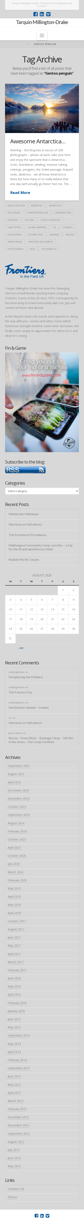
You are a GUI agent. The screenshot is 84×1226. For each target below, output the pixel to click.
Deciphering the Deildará (26, 677)
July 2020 (14, 864)
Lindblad (54, 234)
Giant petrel (14, 227)
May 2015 (14, 1027)
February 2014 (17, 1060)
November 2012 (18, 1125)
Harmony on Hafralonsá (25, 524)
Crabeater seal (63, 212)
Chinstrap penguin (37, 212)
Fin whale (13, 220)
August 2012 (16, 1142)
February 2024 (17, 831)
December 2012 (18, 1117)
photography (15, 249)
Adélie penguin (16, 205)
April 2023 (14, 847)
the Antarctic (49, 249)
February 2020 (17, 880)
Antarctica (55, 205)
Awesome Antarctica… (37, 141)
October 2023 (17, 839)
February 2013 (17, 1109)
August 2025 (16, 774)
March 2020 (15, 872)
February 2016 (17, 1003)
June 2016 (14, 978)
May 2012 (14, 1166)
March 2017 (15, 962)
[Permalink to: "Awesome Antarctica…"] (42, 108)
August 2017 (16, 929)
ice (54, 227)
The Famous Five (20, 692)
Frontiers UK (16, 1189)
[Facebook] (35, 14)
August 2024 (16, 823)
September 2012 (19, 1134)
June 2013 (14, 1076)
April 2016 (14, 994)
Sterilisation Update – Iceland (29, 707)
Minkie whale (15, 241)
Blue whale (14, 212)
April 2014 (14, 1052)
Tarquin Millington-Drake (42, 22)
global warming (37, 227)
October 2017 (17, 921)
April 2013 (14, 1093)
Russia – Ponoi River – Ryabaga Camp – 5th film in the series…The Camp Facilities (41, 740)
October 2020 (17, 856)
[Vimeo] (48, 14)
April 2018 (14, 913)
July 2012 (14, 1150)
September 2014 (19, 1035)
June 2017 (14, 937)
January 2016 (16, 1011)
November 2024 (18, 798)
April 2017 (14, 954)
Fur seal (29, 220)
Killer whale (15, 234)
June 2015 (14, 1019)
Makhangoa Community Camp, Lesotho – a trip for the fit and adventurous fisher (41, 547)
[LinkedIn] (42, 14)
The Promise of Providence (27, 535)
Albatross (36, 205)
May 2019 (14, 888)
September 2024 (19, 815)
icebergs (68, 227)
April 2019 (14, 896)
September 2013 (19, 1068)
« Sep (20, 648)
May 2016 (14, 986)
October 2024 (17, 807)
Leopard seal (35, 234)
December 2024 (18, 790)
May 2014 (14, 1044)
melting (70, 234)
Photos (12, 1197)
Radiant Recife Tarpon (24, 559)
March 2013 (15, 1101)
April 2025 (14, 782)
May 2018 (14, 905)
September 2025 (19, 766)
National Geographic (41, 241)
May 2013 (14, 1085)
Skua (32, 249)
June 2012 (14, 1158)
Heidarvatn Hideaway (24, 514)
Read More (20, 192)
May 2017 (14, 945)
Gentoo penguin (50, 220)
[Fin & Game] (42, 402)
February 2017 (17, 970)
